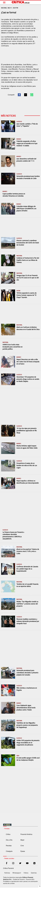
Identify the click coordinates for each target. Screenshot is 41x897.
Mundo (18, 139)
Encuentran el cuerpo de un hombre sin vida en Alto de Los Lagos (26, 465)
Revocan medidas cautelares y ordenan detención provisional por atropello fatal (27, 621)
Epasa (22, 851)
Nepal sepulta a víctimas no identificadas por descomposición (27, 482)
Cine (22, 845)
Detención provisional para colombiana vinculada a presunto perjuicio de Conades (27, 672)
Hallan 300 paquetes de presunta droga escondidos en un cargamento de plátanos (27, 742)
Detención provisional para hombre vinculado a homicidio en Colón (28, 177)
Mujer (22, 840)
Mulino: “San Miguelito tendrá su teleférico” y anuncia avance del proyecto (27, 604)
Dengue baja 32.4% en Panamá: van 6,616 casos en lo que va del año (27, 277)
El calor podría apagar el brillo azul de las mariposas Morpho (28, 759)
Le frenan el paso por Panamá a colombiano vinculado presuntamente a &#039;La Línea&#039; (13, 535)
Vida (17, 756)
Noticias (7, 873)
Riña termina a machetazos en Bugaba (26, 689)
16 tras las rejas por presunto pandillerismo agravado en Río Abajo (26, 430)
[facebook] (6, 863)
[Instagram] (13, 863)
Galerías (34, 873)
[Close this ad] (39, 886)
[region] (20, 55)
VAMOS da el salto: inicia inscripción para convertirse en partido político (13, 347)
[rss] (34, 863)
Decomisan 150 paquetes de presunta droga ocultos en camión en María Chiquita (27, 379)
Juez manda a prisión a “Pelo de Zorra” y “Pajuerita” (27, 125)
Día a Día (9, 840)
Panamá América (26, 834)
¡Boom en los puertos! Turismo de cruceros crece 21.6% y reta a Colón (27, 551)
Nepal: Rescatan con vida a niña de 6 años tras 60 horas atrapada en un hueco (27, 361)
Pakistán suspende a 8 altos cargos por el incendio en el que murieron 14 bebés (26, 143)
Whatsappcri (16, 873)
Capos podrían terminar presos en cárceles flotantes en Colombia (14, 195)
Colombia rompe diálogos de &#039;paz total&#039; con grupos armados (26, 208)
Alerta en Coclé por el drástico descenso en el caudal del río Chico (28, 328)
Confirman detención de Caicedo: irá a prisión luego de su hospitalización (27, 569)
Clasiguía (9, 851)
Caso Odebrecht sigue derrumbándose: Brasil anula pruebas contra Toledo (25, 707)
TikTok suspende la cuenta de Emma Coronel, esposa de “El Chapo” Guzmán (26, 295)
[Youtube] (27, 863)
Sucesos (19, 121)
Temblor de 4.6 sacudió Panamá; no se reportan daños (27, 585)
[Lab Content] (7, 825)
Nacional (19, 256)
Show (18, 291)
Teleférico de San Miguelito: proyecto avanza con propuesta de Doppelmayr (27, 725)
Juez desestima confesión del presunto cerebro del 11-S (26, 160)
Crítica (8, 834)
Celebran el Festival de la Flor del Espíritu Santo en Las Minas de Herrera (27, 260)
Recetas (9, 845)
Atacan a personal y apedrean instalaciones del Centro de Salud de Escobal (27, 242)
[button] (19, 94)
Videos (26, 873)
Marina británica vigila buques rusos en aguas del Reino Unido (26, 447)
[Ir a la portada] (21, 2)
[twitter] (20, 863)
